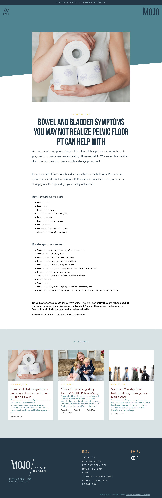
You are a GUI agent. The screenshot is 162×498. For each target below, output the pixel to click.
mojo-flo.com (92, 469)
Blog (85, 473)
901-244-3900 (22, 481)
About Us (88, 458)
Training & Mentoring (98, 476)
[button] (6, 11)
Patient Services (94, 465)
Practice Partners (96, 480)
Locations (89, 484)
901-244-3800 (25, 479)
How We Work (91, 461)
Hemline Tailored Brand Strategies (138, 495)
